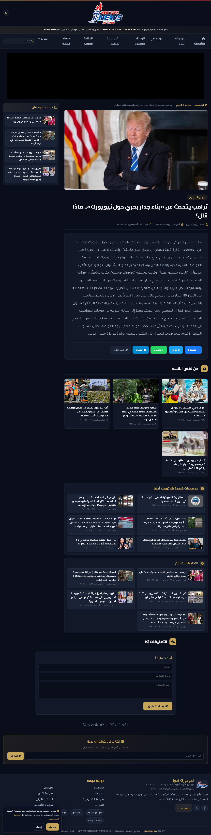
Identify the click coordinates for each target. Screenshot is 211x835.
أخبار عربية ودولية (112, 41)
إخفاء (39, 827)
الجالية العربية (88, 41)
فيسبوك (192, 350)
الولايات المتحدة (140, 41)
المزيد (44, 38)
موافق (52, 827)
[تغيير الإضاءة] (6, 13)
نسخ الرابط (118, 350)
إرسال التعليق (156, 706)
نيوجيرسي (157, 38)
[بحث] (32, 41)
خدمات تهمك (65, 41)
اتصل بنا (185, 808)
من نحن (48, 787)
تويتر (174, 350)
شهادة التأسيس (43, 805)
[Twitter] (197, 808)
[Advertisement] (105, 76)
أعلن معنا (98, 793)
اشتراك (14, 756)
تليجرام (139, 350)
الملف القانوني (44, 799)
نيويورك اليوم (180, 41)
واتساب (157, 350)
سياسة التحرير (45, 793)
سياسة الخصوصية (93, 799)
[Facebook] (204, 808)
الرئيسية (199, 43)
